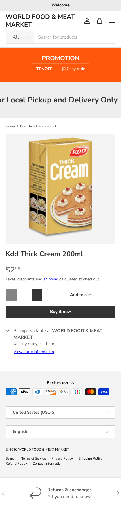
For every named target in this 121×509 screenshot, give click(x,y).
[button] (99, 21)
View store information (34, 351)
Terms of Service (33, 458)
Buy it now (60, 311)
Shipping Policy (90, 458)
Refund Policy (16, 463)
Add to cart (81, 295)
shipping (50, 279)
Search (11, 458)
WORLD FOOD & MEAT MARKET (44, 449)
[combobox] (60, 37)
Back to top (58, 383)
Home (10, 126)
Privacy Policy (62, 458)
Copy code (76, 68)
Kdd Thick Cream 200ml (38, 126)
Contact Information (48, 463)
